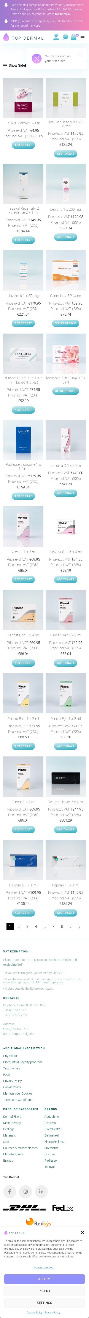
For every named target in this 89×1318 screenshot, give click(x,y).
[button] (82, 1232)
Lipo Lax (50, 1154)
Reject (44, 1291)
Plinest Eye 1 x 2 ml (66, 719)
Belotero (50, 1123)
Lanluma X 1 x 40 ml (66, 466)
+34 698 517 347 (14, 1010)
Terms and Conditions (17, 1099)
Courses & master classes (20, 1148)
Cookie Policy (34, 1312)
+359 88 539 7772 (15, 1015)
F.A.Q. (6, 1074)
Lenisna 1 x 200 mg (65, 209)
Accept (44, 1279)
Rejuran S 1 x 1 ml (23, 885)
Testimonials (11, 1068)
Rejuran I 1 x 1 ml (65, 885)
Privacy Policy (52, 1312)
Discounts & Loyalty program (22, 1062)
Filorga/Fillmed (54, 1141)
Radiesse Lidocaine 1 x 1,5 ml (23, 466)
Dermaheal (51, 1135)
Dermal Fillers (12, 1116)
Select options (65, 323)
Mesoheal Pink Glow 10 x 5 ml (65, 380)
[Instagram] (25, 1191)
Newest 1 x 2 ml (23, 552)
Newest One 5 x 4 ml (66, 552)
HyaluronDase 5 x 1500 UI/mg (66, 124)
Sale (6, 1141)
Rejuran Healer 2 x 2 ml (66, 802)
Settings (44, 1303)
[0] (73, 37)
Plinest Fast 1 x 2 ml (23, 719)
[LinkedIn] (41, 1191)
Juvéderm (51, 1148)
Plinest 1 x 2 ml (23, 802)
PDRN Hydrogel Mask (23, 123)
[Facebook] (9, 1191)
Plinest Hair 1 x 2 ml (65, 635)
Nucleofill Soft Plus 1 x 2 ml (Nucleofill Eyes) (23, 380)
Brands (8, 1160)
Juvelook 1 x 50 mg (23, 296)
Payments (10, 1056)
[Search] (65, 37)
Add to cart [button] (23, 145)
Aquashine (51, 1116)
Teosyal (49, 1167)
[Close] (80, 55)
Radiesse (50, 1160)
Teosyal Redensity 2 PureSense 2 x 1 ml (23, 210)
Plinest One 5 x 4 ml (23, 635)
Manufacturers (13, 1154)
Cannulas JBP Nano (65, 296)
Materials (9, 1135)
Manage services (43, 1267)
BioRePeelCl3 (53, 1129)
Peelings (8, 1129)
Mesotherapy (12, 1123)
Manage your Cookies (17, 1093)
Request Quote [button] (65, 391)
